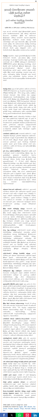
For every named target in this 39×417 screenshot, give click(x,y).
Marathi (30, 407)
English (21, 407)
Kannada (28, 408)
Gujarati (16, 408)
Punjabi (10, 408)
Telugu (22, 408)
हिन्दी (25, 407)
